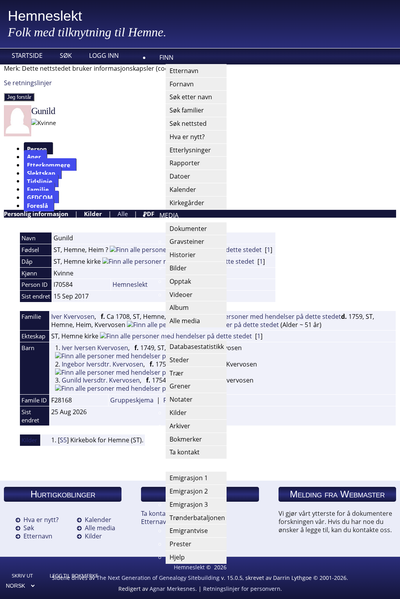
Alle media (100, 528)
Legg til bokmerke (74, 575)
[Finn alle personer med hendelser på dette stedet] (265, 316)
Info (166, 333)
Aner (34, 157)
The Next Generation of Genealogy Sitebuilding (158, 577)
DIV (164, 464)
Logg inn (104, 55)
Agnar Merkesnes (172, 588)
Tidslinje (39, 181)
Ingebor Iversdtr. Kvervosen (102, 364)
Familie (38, 189)
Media (169, 215)
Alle (123, 214)
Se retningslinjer (28, 83)
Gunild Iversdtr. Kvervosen (101, 380)
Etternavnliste (161, 521)
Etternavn (37, 536)
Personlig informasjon (36, 214)
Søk (66, 55)
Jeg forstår (19, 97)
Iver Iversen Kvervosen (95, 347)
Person (37, 148)
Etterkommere (48, 165)
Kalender (98, 519)
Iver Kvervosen (73, 316)
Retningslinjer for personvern (241, 588)
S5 (63, 440)
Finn (166, 57)
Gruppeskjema (132, 400)
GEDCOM (40, 197)
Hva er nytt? (41, 519)
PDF (148, 214)
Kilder (93, 214)
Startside (27, 55)
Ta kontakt (156, 513)
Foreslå (37, 205)
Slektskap (41, 173)
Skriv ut (22, 575)
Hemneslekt (45, 16)
